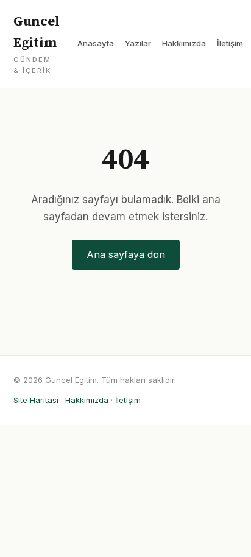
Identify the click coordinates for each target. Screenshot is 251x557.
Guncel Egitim (36, 44)
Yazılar (138, 43)
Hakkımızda (184, 43)
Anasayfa (95, 43)
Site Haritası (35, 400)
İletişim (230, 43)
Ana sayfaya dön (126, 254)
